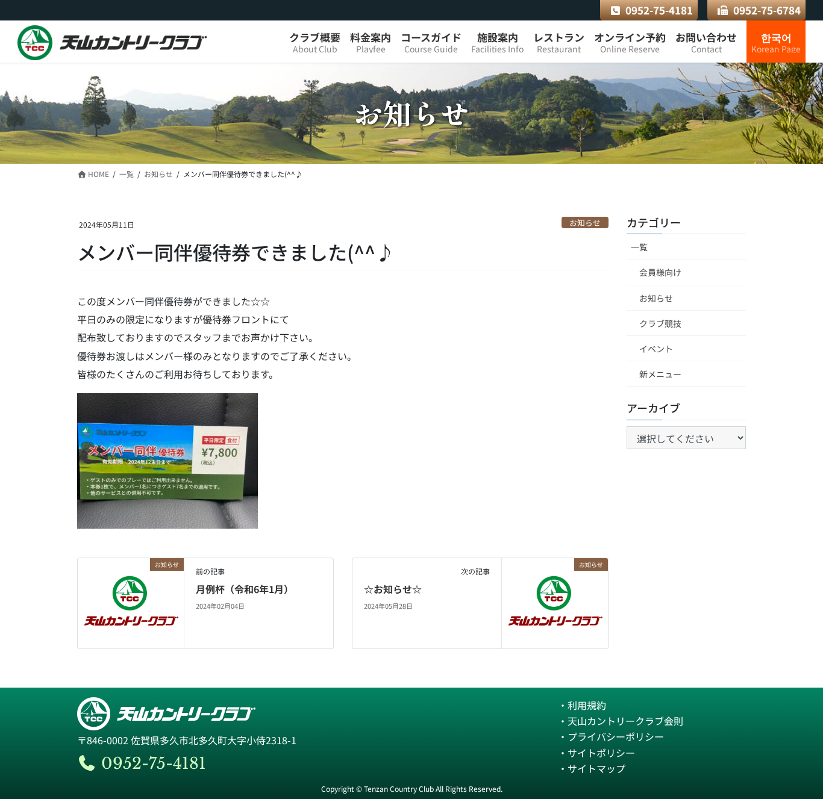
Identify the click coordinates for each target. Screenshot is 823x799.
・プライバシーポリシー (611, 736)
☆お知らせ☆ (393, 589)
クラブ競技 (660, 323)
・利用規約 (582, 705)
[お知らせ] (131, 601)
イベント (656, 349)
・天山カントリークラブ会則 (620, 721)
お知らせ (585, 222)
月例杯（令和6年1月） (244, 589)
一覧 (639, 247)
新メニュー (660, 374)
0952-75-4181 (659, 9)
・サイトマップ (591, 768)
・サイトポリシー (596, 752)
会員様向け (660, 272)
